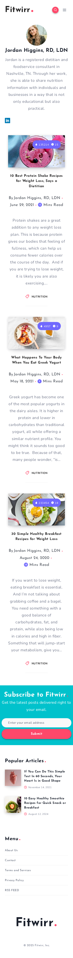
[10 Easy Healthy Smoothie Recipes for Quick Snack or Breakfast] (13, 804)
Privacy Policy (14, 880)
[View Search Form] (55, 10)
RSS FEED (12, 890)
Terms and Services (18, 870)
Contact (10, 860)
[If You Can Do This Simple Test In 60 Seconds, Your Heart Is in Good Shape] (13, 778)
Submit (36, 734)
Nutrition (40, 297)
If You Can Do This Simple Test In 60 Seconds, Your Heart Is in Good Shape (44, 776)
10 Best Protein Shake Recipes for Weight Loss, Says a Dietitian (36, 181)
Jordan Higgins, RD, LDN (37, 198)
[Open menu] (64, 10)
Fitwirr (34, 923)
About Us (11, 850)
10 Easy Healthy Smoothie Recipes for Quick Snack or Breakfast (45, 803)
